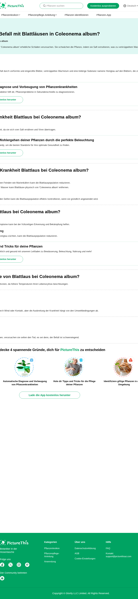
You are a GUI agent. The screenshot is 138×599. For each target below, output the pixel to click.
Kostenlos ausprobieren (103, 5)
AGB (77, 553)
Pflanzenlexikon (52, 548)
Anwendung (50, 561)
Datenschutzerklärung (85, 548)
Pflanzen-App (103, 15)
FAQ (108, 548)
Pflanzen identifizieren (76, 15)
